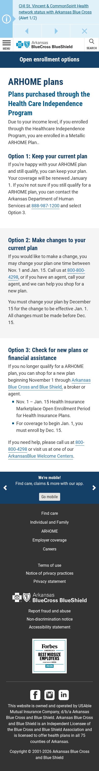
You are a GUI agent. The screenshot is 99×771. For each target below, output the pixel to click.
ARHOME (49, 531)
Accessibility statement (49, 627)
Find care (49, 513)
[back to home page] (44, 44)
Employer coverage (49, 540)
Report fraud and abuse (49, 611)
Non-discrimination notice (50, 619)
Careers (49, 549)
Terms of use (49, 565)
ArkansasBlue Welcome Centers (40, 456)
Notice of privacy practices (49, 573)
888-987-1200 (45, 205)
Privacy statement (50, 581)
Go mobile (49, 496)
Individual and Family (49, 522)
